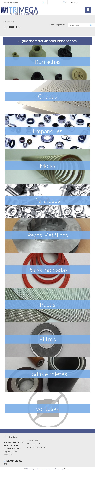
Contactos (10, 437)
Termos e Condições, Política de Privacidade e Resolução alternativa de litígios (36, 444)
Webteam (67, 469)
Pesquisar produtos (58, 25)
